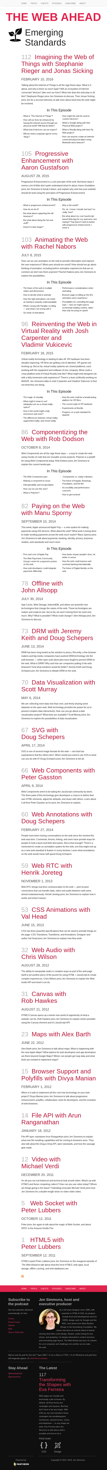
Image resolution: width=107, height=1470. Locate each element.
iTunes (11, 1318)
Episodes (57, 3)
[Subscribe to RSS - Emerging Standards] (59, 1277)
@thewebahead (15, 1373)
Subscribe (70, 3)
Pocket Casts (14, 1322)
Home (24, 3)
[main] (53, 653)
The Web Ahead (53, 17)
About (82, 3)
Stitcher (11, 1325)
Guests (44, 3)
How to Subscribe (16, 1332)
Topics (33, 3)
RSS (10, 1329)
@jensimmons (14, 1377)
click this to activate (38, 1358)
